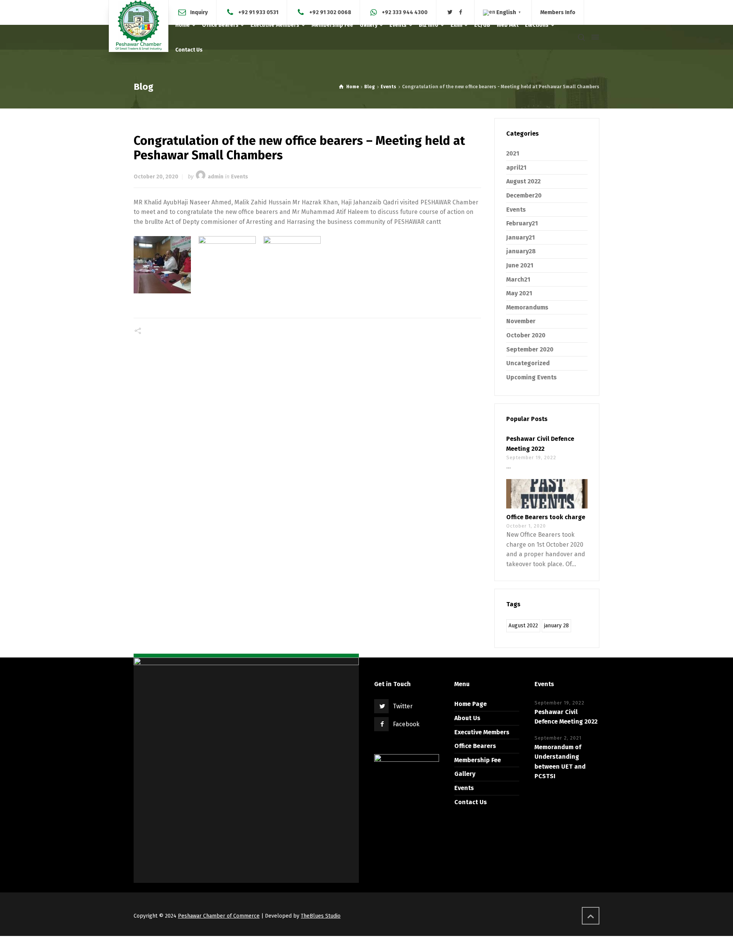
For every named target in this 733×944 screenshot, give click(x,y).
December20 (524, 195)
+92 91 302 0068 (330, 12)
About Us (467, 718)
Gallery (464, 773)
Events (239, 176)
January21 (520, 237)
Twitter (403, 706)
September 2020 (530, 349)
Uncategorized (528, 363)
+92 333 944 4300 (405, 12)
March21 (518, 279)
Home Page (470, 704)
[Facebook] (461, 12)
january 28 (556, 625)
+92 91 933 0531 (258, 12)
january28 (521, 251)
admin (215, 176)
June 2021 (519, 265)
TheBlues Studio (321, 916)
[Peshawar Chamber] (139, 26)
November (521, 321)
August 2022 (523, 181)
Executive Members (481, 732)
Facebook (406, 724)
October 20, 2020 (156, 176)
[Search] (581, 37)
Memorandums (527, 307)
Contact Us (470, 802)
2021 (512, 153)
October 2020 (526, 335)
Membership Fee (477, 760)
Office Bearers (475, 746)
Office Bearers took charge (545, 517)
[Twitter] (450, 12)
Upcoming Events (531, 377)
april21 (516, 167)
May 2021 (519, 293)
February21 (522, 223)
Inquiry (199, 12)
